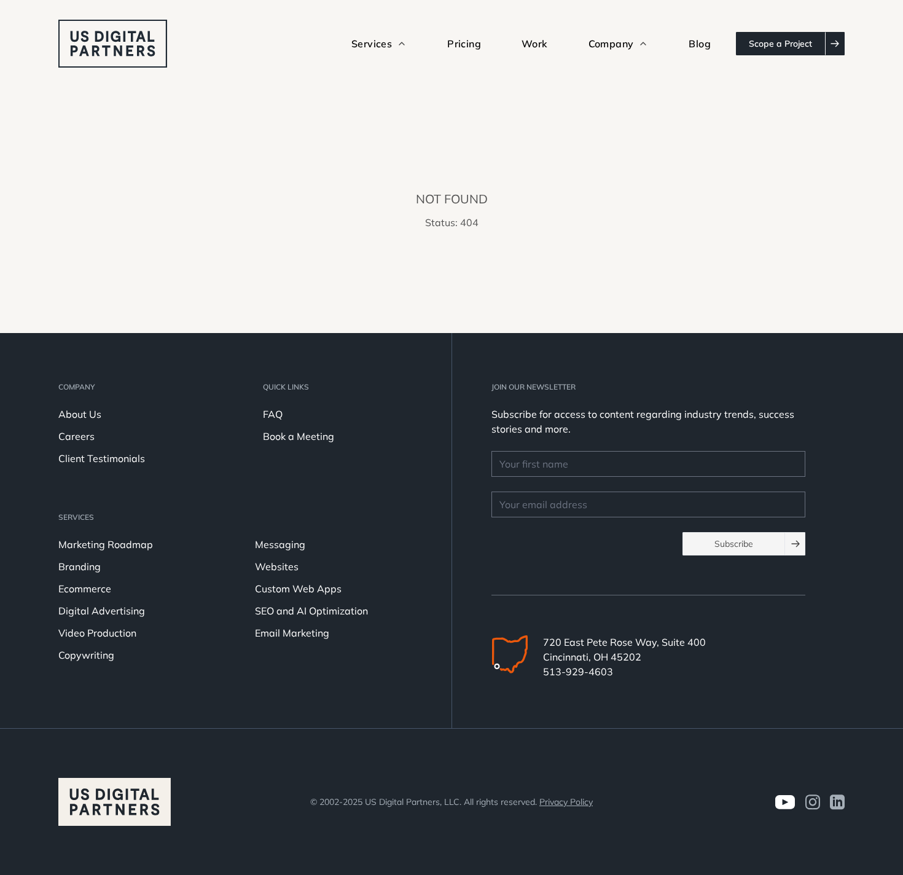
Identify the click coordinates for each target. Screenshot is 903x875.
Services (76, 517)
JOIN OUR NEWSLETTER (533, 386)
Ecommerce (84, 589)
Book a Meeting (298, 436)
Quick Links (286, 386)
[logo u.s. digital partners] (112, 44)
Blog (700, 43)
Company (76, 386)
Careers (76, 436)
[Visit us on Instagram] (812, 802)
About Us (79, 414)
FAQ (273, 414)
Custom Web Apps (298, 589)
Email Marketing (292, 633)
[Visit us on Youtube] (785, 802)
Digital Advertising (101, 611)
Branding (79, 566)
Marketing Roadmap (105, 544)
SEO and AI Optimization (311, 611)
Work (535, 43)
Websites (277, 566)
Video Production (97, 633)
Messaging (280, 544)
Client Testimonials (101, 458)
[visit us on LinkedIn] (837, 802)
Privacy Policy (566, 801)
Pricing (464, 43)
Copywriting (86, 655)
